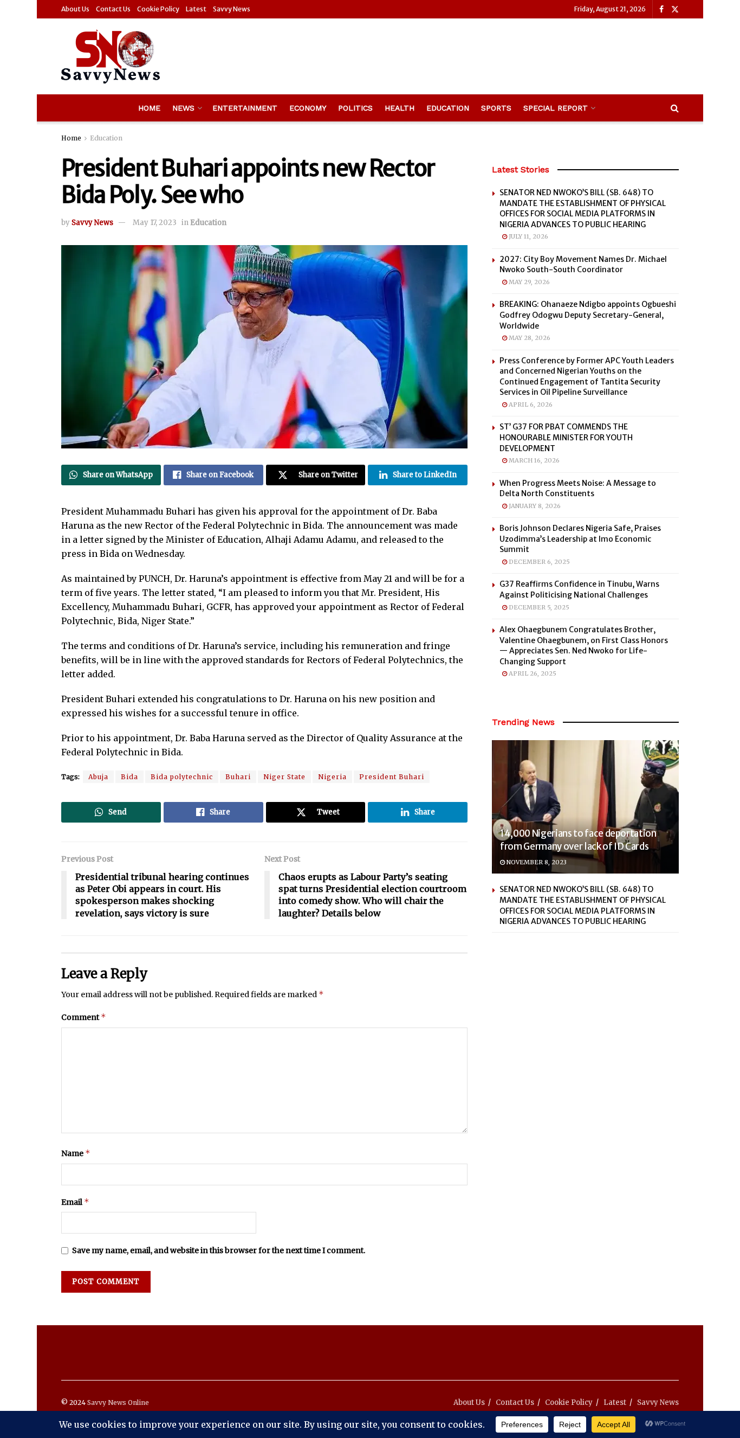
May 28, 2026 (528, 338)
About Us (75, 9)
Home (149, 108)
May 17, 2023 (155, 222)
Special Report (555, 108)
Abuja (98, 777)
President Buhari (391, 777)
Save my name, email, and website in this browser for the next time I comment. (218, 1250)
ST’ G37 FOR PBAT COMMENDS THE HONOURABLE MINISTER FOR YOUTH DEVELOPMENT (566, 437)
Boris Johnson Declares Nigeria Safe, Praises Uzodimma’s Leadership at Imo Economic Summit (580, 538)
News (183, 108)
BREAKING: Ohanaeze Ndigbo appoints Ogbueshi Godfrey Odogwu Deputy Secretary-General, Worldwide (587, 314)
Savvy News (231, 9)
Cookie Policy (158, 9)
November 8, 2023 (536, 862)
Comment (83, 1017)
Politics (355, 108)
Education (447, 108)
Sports (496, 108)
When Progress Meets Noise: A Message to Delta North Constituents (577, 488)
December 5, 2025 (538, 607)
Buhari (238, 777)
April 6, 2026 (530, 404)
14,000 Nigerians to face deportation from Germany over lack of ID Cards (578, 839)
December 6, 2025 (538, 562)
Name (75, 1153)
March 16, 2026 (533, 460)
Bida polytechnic (182, 777)
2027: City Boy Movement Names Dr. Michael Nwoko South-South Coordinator (583, 264)
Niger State (284, 777)
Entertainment (244, 108)
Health (399, 108)
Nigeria (332, 777)
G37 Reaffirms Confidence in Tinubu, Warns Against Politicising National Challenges (579, 589)
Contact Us (113, 9)
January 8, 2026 (534, 506)
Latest (196, 9)
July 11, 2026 (527, 236)
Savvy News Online (118, 1402)
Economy (307, 108)
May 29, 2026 (528, 282)
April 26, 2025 (531, 673)
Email (75, 1202)
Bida (129, 777)
